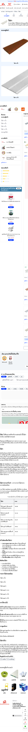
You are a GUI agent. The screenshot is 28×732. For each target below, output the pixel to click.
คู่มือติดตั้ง (10, 376)
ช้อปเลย (18, 188)
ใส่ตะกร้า (11, 207)
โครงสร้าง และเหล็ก (9, 8)
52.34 (16, 513)
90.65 (16, 531)
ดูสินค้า (25, 137)
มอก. (22, 376)
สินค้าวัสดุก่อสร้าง (9, 11)
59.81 (16, 526)
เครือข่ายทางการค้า (17, 708)
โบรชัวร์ (16, 376)
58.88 (16, 506)
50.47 (16, 520)
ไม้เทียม (15, 11)
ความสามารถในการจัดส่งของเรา (19, 706)
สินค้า (9, 388)
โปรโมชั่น (21, 388)
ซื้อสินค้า (3, 8)
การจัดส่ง (15, 388)
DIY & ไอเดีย (17, 4)
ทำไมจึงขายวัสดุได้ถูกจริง (18, 705)
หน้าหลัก (3, 11)
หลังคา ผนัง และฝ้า (17, 8)
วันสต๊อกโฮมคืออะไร (17, 703)
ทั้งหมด (3, 376)
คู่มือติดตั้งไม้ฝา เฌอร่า (7, 380)
